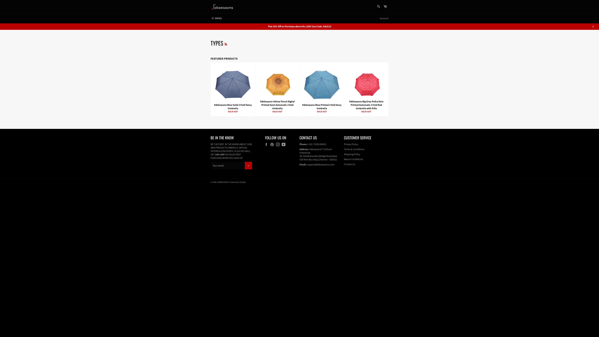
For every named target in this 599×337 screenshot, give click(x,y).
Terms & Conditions (354, 149)
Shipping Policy (352, 154)
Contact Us (349, 164)
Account (384, 18)
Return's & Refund (353, 159)
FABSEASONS (222, 182)
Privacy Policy (351, 144)
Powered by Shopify (237, 182)
